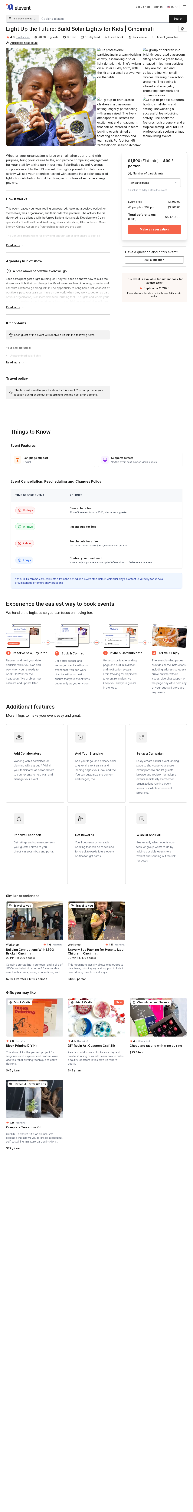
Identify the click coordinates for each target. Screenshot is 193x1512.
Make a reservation (154, 229)
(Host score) (23, 37)
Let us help (143, 6)
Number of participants (148, 173)
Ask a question (154, 259)
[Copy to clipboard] (182, 29)
